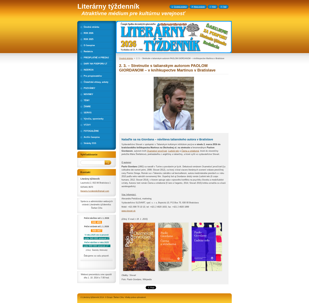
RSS (214, 7)
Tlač (224, 7)
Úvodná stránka (126, 58)
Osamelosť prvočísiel (157, 151)
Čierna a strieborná (190, 151)
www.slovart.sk (129, 211)
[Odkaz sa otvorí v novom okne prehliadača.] (174, 130)
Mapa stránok (199, 7)
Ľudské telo (173, 151)
